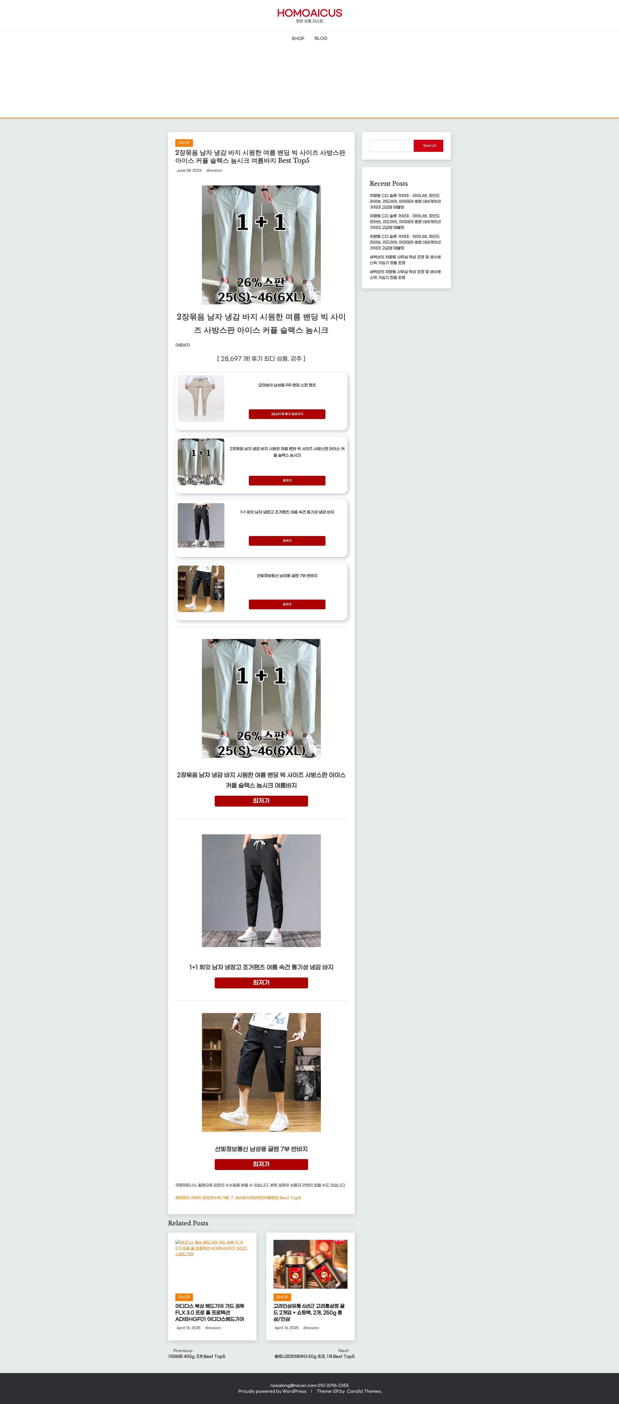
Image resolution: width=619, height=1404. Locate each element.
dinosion (214, 171)
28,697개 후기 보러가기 (287, 414)
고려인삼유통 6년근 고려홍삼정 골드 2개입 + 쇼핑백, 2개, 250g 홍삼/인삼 (309, 1312)
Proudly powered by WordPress (273, 1391)
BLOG (321, 38)
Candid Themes (364, 1391)
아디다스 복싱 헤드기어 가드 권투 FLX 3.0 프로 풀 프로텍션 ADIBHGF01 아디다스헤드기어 (209, 1312)
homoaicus (309, 13)
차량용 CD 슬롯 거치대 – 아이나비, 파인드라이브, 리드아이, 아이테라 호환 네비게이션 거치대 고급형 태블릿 (405, 201)
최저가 (287, 480)
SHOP (298, 38)
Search (429, 146)
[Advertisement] (309, 81)
